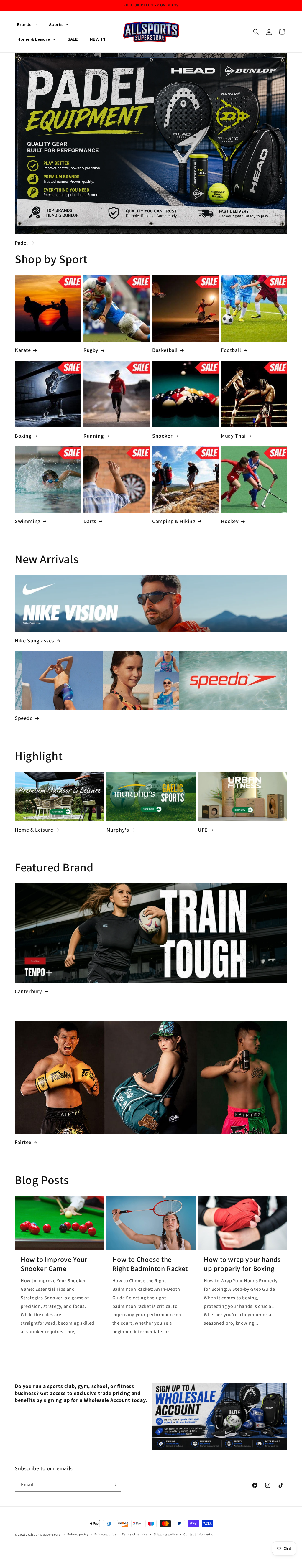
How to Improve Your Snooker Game (54, 1264)
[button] (256, 31)
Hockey (230, 521)
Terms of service (134, 1534)
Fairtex (23, 1142)
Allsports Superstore (44, 1534)
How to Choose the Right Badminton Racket (150, 1264)
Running (93, 435)
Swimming (27, 521)
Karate (23, 350)
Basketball (165, 350)
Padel (21, 242)
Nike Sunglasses (34, 640)
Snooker (162, 435)
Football (231, 350)
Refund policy (77, 1534)
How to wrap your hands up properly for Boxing (242, 1264)
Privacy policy (105, 1534)
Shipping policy (165, 1534)
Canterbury (28, 991)
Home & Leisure (34, 829)
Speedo (24, 718)
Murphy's (117, 829)
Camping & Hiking (174, 521)
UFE (203, 829)
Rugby (91, 350)
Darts (89, 521)
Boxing (23, 435)
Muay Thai (233, 435)
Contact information (199, 1534)
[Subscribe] (114, 1485)
